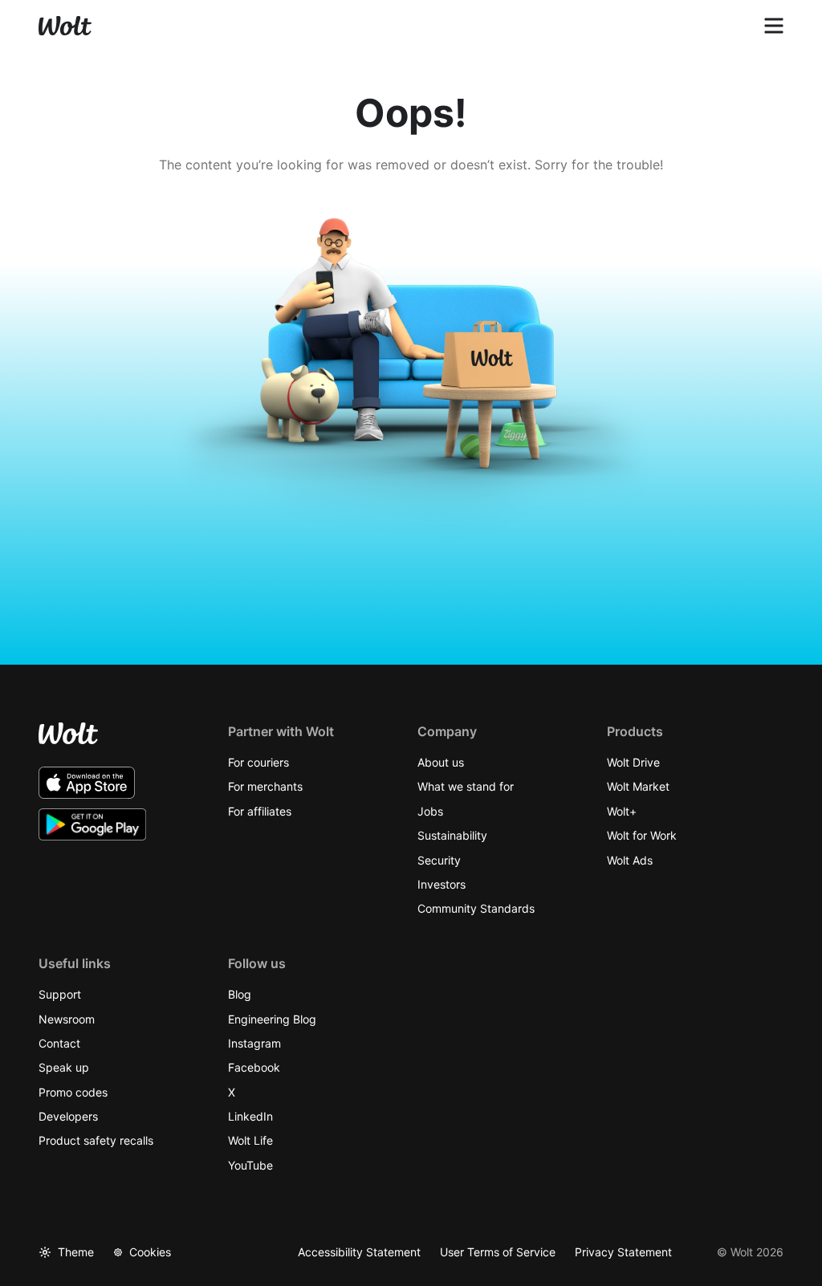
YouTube (250, 1165)
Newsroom (67, 1019)
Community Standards (476, 908)
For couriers (258, 762)
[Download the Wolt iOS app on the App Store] (87, 783)
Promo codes (73, 1092)
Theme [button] (76, 1252)
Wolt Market (638, 786)
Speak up (64, 1067)
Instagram (254, 1043)
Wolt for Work (642, 835)
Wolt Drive (633, 762)
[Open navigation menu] (773, 25)
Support (60, 994)
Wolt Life (250, 1140)
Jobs (430, 811)
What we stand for (465, 786)
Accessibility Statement (359, 1252)
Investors (441, 884)
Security (439, 860)
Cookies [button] (150, 1252)
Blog (239, 994)
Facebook (254, 1067)
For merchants (265, 786)
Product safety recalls (96, 1140)
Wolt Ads (630, 860)
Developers (68, 1116)
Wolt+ (622, 811)
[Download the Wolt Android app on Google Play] (93, 824)
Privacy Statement (623, 1252)
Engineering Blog (272, 1019)
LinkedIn (250, 1116)
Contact (59, 1043)
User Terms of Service (497, 1252)
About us (440, 762)
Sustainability (452, 835)
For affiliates (259, 811)
